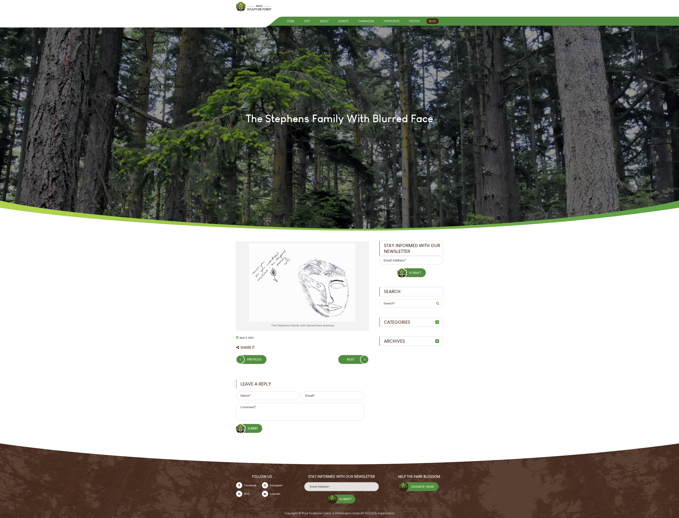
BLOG (432, 21)
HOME (291, 21)
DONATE (343, 21)
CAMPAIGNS (366, 21)
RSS (246, 494)
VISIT (307, 21)
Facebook (250, 485)
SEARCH (437, 303)
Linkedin (275, 494)
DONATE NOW (422, 487)
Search (389, 303)
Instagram (276, 485)
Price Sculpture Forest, (317, 513)
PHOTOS (414, 21)
